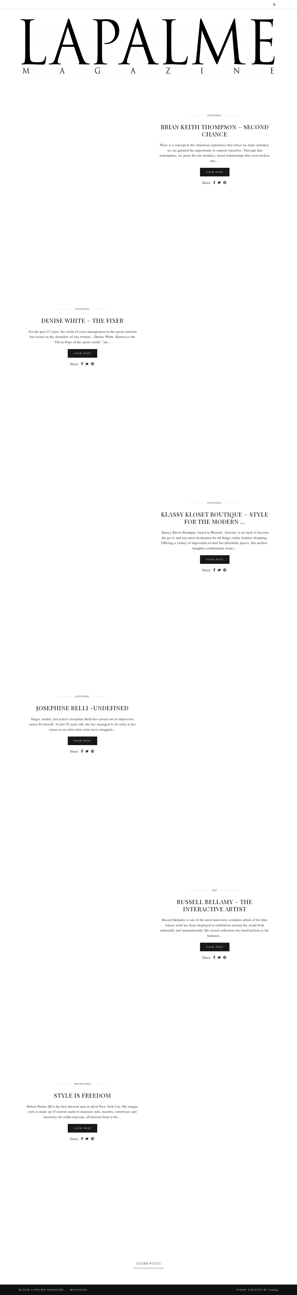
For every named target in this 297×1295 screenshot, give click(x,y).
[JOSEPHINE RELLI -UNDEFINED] (214, 763)
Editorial (214, 115)
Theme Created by (257, 1289)
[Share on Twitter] (219, 182)
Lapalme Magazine (47, 1289)
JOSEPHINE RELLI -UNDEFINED (82, 708)
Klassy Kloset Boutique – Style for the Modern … (214, 517)
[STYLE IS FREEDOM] (214, 1150)
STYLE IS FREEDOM (82, 1095)
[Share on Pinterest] (224, 182)
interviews (82, 1083)
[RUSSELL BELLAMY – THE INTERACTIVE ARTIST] (82, 957)
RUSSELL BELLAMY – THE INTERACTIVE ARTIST (214, 905)
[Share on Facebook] (214, 182)
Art (214, 890)
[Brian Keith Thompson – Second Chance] (82, 182)
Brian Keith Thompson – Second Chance (215, 130)
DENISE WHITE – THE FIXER (82, 320)
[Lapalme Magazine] (148, 46)
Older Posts (148, 1263)
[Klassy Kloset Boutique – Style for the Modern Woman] (82, 569)
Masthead (78, 1289)
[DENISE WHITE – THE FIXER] (214, 375)
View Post (214, 172)
